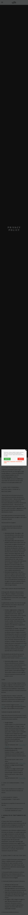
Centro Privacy (7, 461)
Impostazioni (12, 461)
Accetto (7, 459)
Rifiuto (20, 459)
